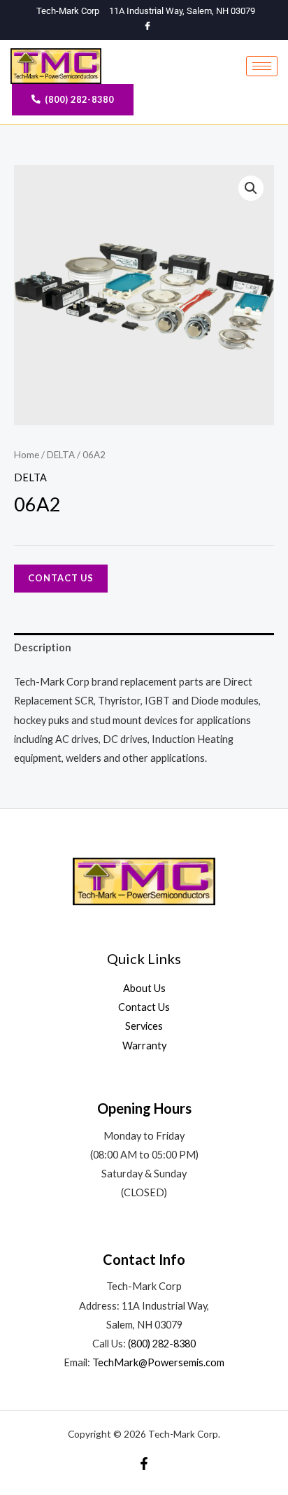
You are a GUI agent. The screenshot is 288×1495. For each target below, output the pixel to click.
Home (26, 454)
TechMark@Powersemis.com (158, 1362)
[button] (251, 188)
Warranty (144, 1045)
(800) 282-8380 (162, 1343)
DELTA (61, 454)
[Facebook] (148, 26)
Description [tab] (42, 647)
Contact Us (61, 577)
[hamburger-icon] (262, 66)
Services (144, 1026)
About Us (144, 988)
